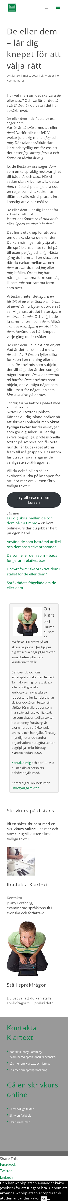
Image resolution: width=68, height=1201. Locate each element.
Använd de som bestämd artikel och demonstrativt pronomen (34, 544)
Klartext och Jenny (37, 1063)
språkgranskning (36, 1070)
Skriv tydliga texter (25, 788)
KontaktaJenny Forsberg (19, 900)
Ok (44, 1198)
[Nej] (48, 1199)
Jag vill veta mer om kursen (34, 500)
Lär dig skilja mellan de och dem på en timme (30, 521)
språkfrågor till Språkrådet (29, 1003)
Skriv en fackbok (20, 1115)
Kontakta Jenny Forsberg (25, 1052)
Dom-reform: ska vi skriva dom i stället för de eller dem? (33, 572)
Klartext (15, 75)
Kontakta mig (21, 762)
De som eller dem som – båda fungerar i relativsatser (32, 558)
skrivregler (47, 75)
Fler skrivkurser (19, 1122)
